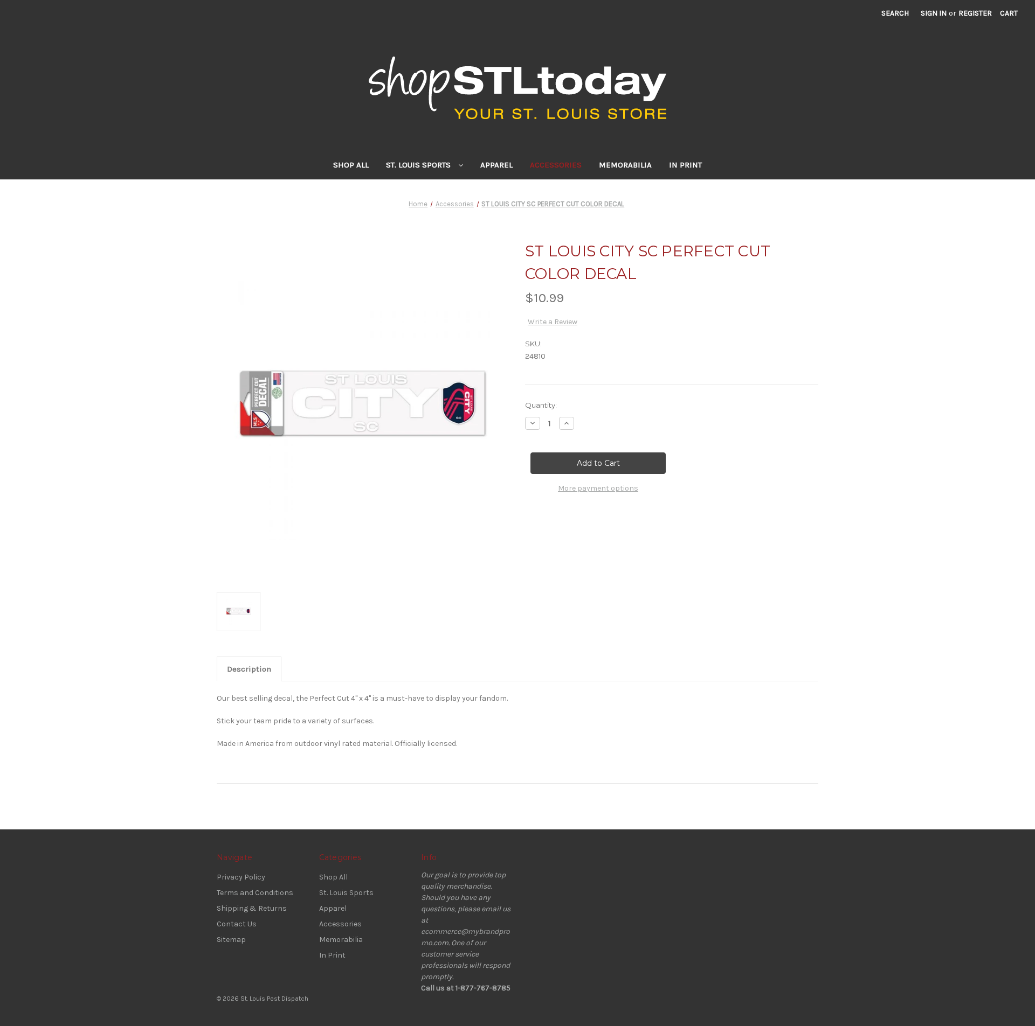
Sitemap (231, 939)
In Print (685, 165)
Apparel (496, 165)
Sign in (934, 13)
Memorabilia (625, 165)
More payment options (598, 488)
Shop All (351, 165)
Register (975, 13)
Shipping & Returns (252, 908)
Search (895, 13)
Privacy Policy (241, 877)
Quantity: (541, 405)
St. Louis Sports (419, 165)
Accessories (556, 165)
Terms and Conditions (255, 892)
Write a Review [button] (552, 321)
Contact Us (237, 924)
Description (249, 669)
